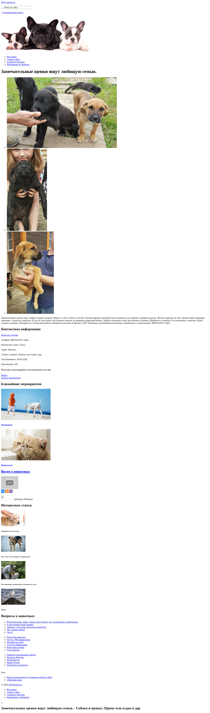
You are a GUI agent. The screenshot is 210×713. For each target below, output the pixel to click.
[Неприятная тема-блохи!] (13, 525)
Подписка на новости (17, 665)
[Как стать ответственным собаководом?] (13, 551)
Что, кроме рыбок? (16, 629)
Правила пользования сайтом (21, 655)
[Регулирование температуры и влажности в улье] (13, 578)
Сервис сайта (13, 59)
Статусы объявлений (17, 645)
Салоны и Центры (16, 62)
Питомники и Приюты (18, 64)
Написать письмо (9, 335)
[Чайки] (13, 604)
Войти (4, 375)
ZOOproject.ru (15, 684)
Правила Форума (15, 657)
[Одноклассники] (7, 491)
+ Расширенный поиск (12, 12)
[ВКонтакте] (3, 491)
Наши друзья (6, 465)
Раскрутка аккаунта (16, 637)
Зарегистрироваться (11, 378)
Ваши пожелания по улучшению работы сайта (29, 677)
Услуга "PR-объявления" (19, 639)
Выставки (12, 57)
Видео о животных (15, 471)
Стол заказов (13, 650)
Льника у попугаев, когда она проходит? (26, 627)
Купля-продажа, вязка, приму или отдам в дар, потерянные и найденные (42, 622)
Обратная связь (14, 680)
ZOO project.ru (8, 2)
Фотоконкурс (6, 425)
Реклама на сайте (15, 642)
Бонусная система (15, 647)
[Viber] (11, 491)
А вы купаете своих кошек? (20, 624)
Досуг (10, 632)
